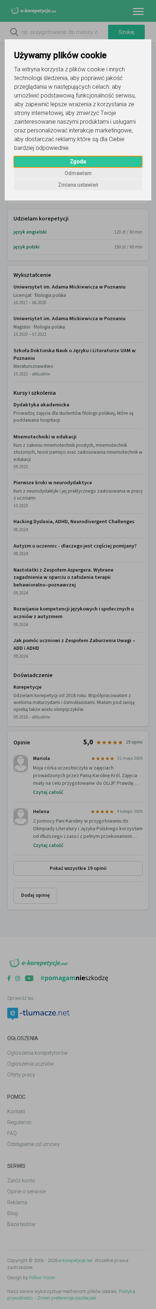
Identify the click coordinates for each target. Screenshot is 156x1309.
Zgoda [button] (78, 161)
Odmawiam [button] (78, 173)
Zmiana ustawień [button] (78, 185)
